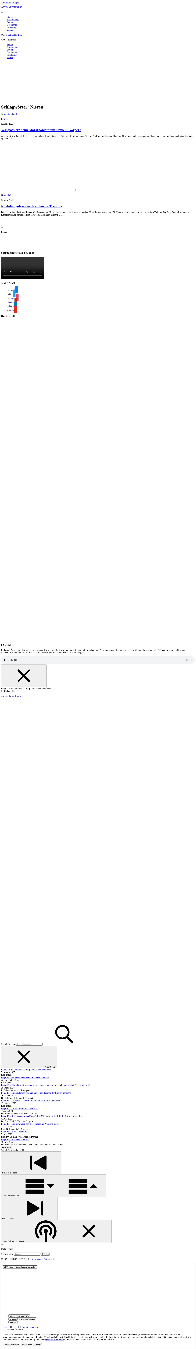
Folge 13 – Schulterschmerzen (15, 1139)
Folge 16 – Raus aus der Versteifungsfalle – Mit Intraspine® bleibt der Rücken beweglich (41, 1116)
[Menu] (2, 12)
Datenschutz (49, 1259)
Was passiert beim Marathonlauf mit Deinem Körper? (41, 130)
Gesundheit (12, 25)
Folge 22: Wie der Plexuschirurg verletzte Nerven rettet (26, 1069)
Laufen (10, 22)
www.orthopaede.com (11, 696)
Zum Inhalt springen (10, 2)
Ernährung (12, 27)
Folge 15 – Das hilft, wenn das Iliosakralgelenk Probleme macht (30, 1124)
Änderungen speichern (31, 1345)
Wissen (10, 30)
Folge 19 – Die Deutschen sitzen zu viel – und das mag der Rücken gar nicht (36, 1093)
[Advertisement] (98, 81)
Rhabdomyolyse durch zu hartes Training (31, 206)
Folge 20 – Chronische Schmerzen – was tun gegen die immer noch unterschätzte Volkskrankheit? (45, 1085)
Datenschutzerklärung (55, 1339)
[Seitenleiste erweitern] (2, 227)
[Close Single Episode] (23, 676)
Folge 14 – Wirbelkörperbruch (15, 1131)
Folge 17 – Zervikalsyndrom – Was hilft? (19, 1108)
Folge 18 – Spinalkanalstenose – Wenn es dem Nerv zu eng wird (30, 1100)
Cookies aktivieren (11, 1345)
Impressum (36, 1259)
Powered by (21, 1327)
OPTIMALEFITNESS (11, 7)
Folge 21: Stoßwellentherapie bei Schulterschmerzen (25, 1077)
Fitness (10, 17)
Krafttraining (13, 19)
